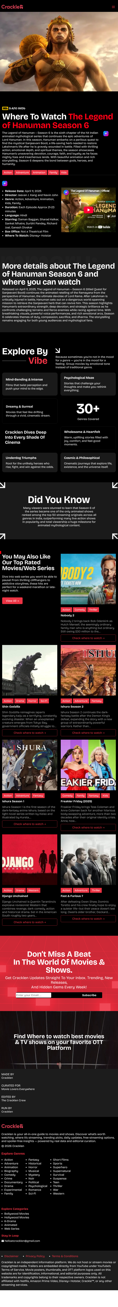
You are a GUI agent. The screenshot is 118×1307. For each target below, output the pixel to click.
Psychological (37, 1186)
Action (8, 172)
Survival (58, 1174)
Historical (34, 1163)
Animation (39, 172)
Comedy (80, 609)
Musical (33, 1171)
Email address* (46, 995)
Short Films (61, 1159)
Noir (31, 1178)
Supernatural (62, 1171)
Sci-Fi (44, 701)
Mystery (34, 1174)
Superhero (60, 1167)
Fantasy (96, 701)
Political (33, 1182)
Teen (56, 1182)
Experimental (13, 1189)
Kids (64, 172)
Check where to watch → (88, 638)
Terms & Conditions (65, 1256)
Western (33, 890)
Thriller (93, 609)
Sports (57, 1163)
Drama (20, 701)
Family (53, 172)
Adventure (22, 172)
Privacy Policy (35, 1256)
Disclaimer (11, 1256)
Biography (11, 1171)
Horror (32, 701)
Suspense (59, 1178)
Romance (34, 1189)
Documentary (13, 1182)
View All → (12, 600)
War (55, 1189)
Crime (8, 1178)
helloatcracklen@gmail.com (22, 1241)
